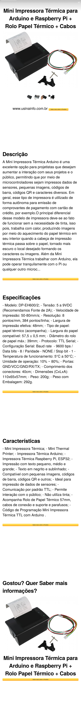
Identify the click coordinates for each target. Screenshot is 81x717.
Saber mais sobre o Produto (58, 109)
